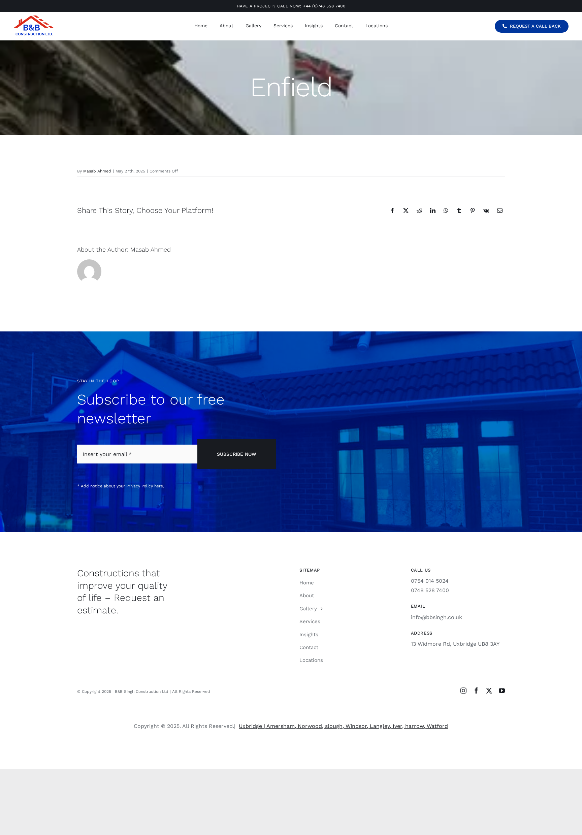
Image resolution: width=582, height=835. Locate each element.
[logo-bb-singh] (33, 18)
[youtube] (502, 690)
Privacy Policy (139, 486)
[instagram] (463, 690)
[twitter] (489, 690)
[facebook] (476, 690)
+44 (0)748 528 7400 (324, 6)
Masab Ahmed (97, 171)
